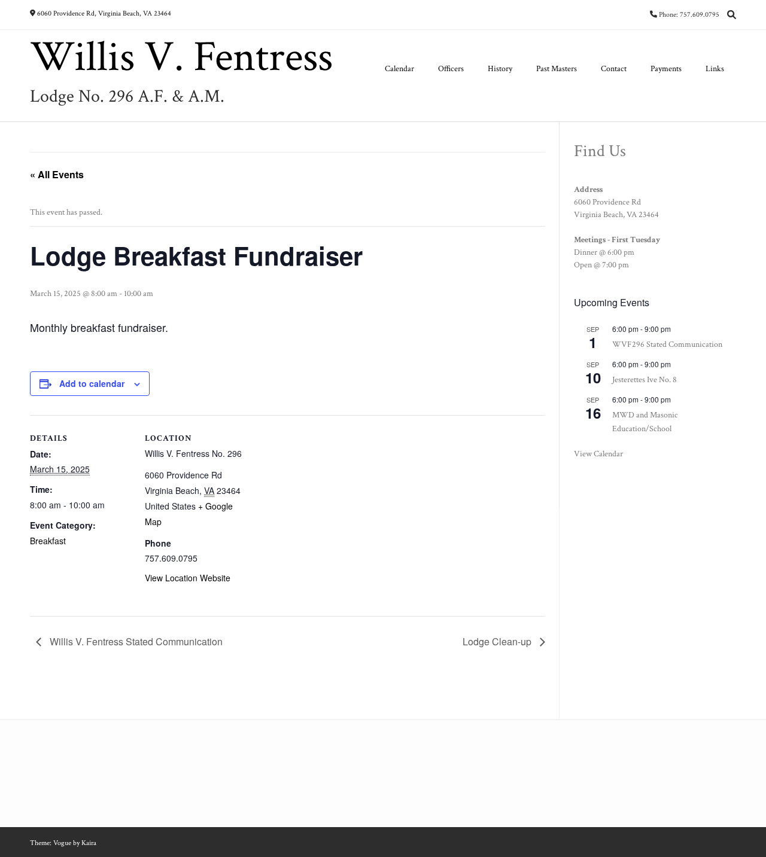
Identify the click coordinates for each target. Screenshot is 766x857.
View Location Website (187, 578)
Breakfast (48, 541)
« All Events (57, 174)
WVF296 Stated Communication (667, 344)
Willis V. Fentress (181, 57)
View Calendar (598, 454)
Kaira (88, 842)
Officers (451, 68)
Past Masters (556, 68)
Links (715, 68)
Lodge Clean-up (498, 641)
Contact (614, 68)
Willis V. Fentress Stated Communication (135, 641)
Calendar (399, 68)
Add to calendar (91, 383)
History (500, 68)
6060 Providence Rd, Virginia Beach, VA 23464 (104, 13)
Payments (666, 68)
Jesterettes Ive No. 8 (644, 379)
